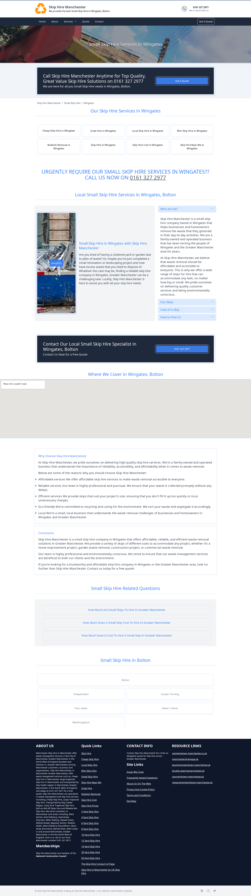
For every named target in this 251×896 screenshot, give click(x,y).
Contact (99, 21)
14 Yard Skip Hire (90, 846)
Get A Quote (206, 21)
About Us (56, 263)
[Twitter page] (214, 890)
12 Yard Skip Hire (90, 840)
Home (42, 21)
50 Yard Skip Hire (90, 858)
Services (68, 21)
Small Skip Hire (89, 776)
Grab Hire (86, 788)
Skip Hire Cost (89, 800)
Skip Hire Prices (89, 805)
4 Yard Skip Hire (90, 817)
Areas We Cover (135, 772)
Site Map (131, 801)
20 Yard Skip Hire (90, 852)
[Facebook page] (201, 890)
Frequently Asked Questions (142, 777)
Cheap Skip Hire (90, 759)
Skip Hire (86, 753)
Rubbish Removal (90, 794)
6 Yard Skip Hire (90, 823)
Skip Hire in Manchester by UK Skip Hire (100, 871)
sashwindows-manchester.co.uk (189, 753)
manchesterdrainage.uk (185, 759)
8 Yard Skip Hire (90, 829)
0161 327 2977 (148, 177)
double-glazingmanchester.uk (188, 770)
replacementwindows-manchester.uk (192, 782)
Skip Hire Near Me (91, 782)
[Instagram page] (208, 890)
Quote (85, 21)
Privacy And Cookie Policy (141, 789)
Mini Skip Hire (89, 770)
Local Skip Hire (89, 765)
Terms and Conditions (139, 795)
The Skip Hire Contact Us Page (98, 864)
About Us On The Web (139, 783)
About (54, 21)
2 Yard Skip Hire (90, 811)
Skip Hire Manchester (67, 7)
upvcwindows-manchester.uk (188, 776)
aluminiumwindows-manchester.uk (191, 765)
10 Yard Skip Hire (90, 834)
